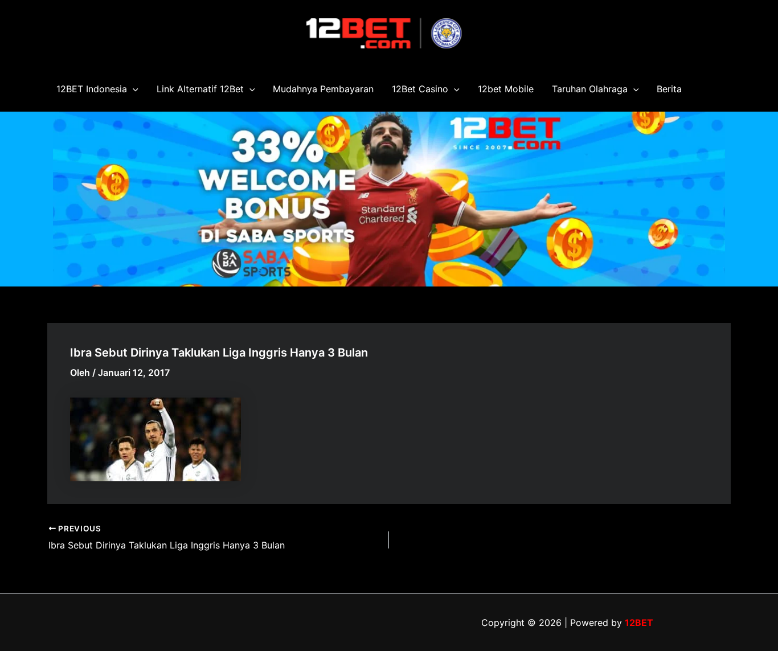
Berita (669, 89)
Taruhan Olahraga (590, 89)
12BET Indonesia (91, 89)
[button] (132, 89)
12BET (639, 622)
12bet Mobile (506, 89)
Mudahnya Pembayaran (323, 89)
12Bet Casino (420, 89)
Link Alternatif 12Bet (200, 89)
